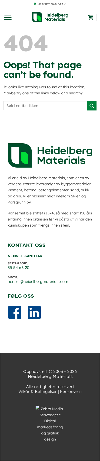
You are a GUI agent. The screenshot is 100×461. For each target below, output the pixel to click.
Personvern (71, 391)
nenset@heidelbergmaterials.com (38, 281)
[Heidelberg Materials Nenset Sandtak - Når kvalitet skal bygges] (50, 17)
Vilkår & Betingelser (37, 391)
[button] (7, 17)
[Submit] (92, 105)
